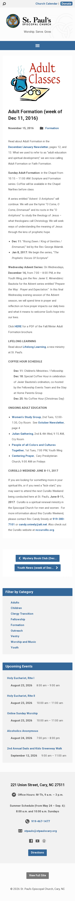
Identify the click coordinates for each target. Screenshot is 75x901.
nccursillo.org (44, 530)
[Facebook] (31, 841)
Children (16, 608)
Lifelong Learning (34, 347)
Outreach (17, 630)
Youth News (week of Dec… (35, 567)
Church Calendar (46, 3)
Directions (37, 852)
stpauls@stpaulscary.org (40, 831)
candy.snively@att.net (33, 524)
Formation (52, 128)
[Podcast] (44, 841)
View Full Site (37, 875)
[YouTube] (37, 841)
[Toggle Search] (4, 4)
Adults (15, 602)
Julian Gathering (22, 433)
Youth (15, 647)
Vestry (15, 636)
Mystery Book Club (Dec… (39, 558)
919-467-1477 (40, 821)
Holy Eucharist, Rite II (21, 695)
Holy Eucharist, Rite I (20, 678)
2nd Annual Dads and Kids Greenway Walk (34, 748)
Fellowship (18, 619)
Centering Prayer (23, 456)
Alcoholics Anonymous (22, 731)
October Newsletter (51, 422)
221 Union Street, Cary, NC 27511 (38, 785)
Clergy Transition (22, 613)
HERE (18, 326)
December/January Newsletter (28, 147)
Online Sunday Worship (22, 713)
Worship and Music (23, 642)
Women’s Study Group (26, 417)
